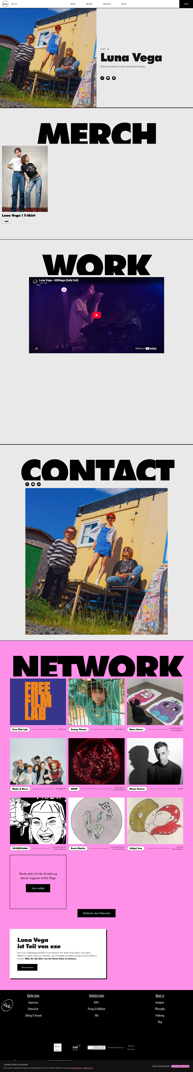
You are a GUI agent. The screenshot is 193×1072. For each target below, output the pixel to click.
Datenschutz (33, 1009)
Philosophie (160, 1009)
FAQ (96, 1015)
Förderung (159, 1015)
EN (16, 4)
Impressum (33, 1002)
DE (13, 4)
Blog (160, 1022)
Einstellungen (76, 1068)
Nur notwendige (161, 1066)
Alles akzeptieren (180, 1066)
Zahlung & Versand (33, 1015)
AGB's (96, 1002)
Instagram (159, 1002)
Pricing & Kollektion (96, 1009)
